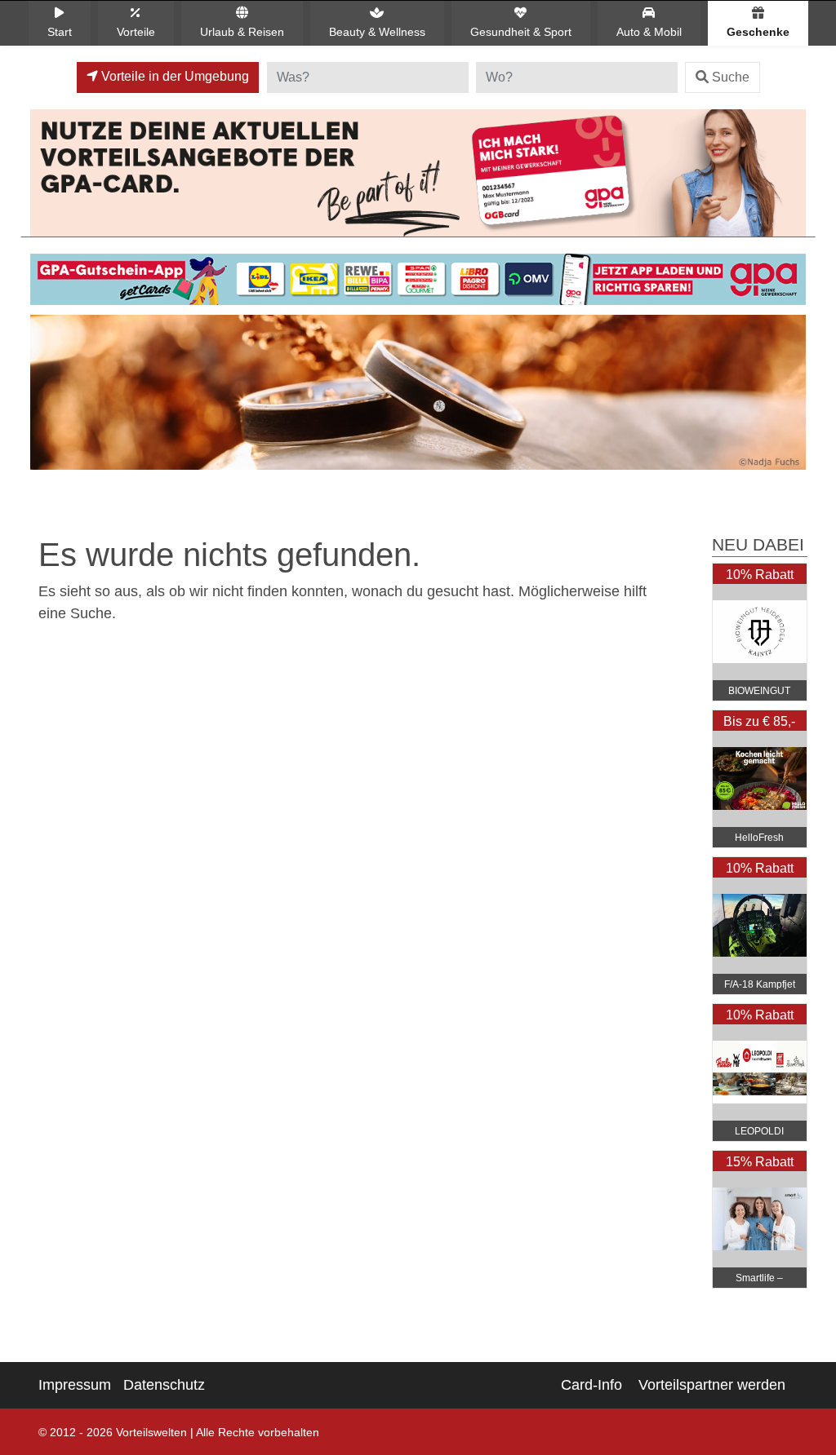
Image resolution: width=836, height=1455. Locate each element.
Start (59, 31)
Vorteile (136, 31)
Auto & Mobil (649, 31)
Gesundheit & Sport (520, 31)
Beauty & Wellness (377, 31)
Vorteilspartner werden (711, 1385)
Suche (730, 77)
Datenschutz (164, 1385)
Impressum (74, 1385)
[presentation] (45, 396)
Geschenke (758, 31)
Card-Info (591, 1385)
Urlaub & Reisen (242, 31)
